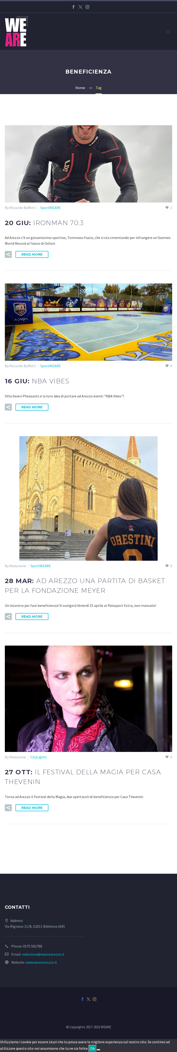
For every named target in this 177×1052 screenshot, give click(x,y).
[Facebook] (73, 7)
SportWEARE (50, 207)
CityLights (38, 757)
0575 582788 (32, 946)
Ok (92, 1048)
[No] (98, 1049)
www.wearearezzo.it (41, 962)
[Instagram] (87, 7)
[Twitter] (80, 7)
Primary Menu (168, 31)
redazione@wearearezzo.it (43, 954)
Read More (31, 254)
